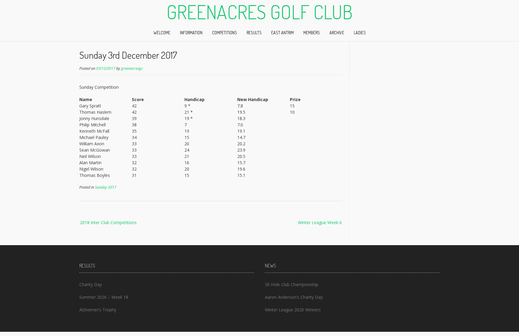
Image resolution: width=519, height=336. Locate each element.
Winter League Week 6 (320, 222)
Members (311, 32)
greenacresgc (132, 68)
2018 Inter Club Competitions (108, 222)
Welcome (161, 32)
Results (254, 32)
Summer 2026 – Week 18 (103, 297)
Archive (336, 32)
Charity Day (90, 284)
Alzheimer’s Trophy (97, 310)
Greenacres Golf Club (259, 11)
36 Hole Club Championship (291, 284)
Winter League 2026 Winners (293, 310)
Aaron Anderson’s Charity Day (294, 297)
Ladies (360, 32)
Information (191, 32)
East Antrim (282, 32)
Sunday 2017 (105, 187)
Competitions (224, 32)
